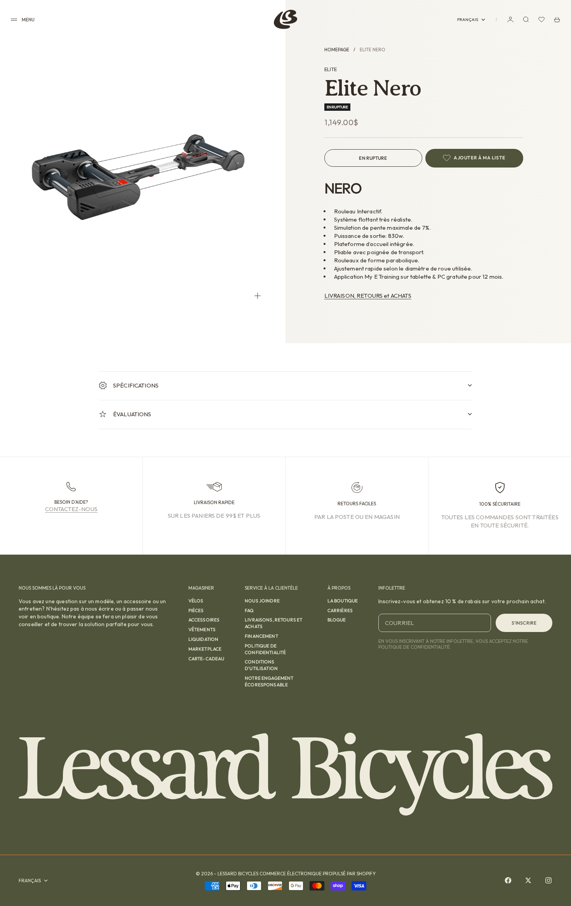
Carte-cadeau (206, 659)
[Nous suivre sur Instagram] (548, 880)
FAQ (249, 610)
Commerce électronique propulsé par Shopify (317, 873)
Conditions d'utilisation (261, 665)
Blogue (336, 620)
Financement (261, 636)
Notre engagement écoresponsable (269, 681)
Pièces (196, 610)
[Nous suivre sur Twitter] (528, 880)
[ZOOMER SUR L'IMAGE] (257, 295)
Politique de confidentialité (265, 649)
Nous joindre (262, 601)
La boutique (342, 601)
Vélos (196, 601)
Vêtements (202, 629)
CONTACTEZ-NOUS (71, 509)
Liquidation (203, 639)
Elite (330, 69)
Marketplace (205, 649)
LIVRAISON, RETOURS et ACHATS (367, 295)
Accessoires (204, 620)
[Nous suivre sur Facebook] (508, 880)
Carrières (340, 610)
